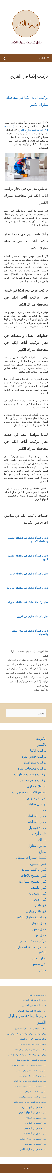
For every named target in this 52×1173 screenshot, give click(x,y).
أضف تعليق (39, 690)
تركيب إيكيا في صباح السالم (21, 677)
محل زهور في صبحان (39, 1086)
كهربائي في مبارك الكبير (38, 1050)
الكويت (41, 651)
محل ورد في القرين (26, 1092)
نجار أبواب (38, 958)
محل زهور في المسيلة (39, 1081)
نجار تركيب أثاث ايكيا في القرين (32, 616)
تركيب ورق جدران (33, 780)
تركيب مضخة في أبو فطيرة (37, 995)
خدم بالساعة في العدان (34, 1000)
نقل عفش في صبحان (35, 1143)
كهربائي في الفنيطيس (26, 1034)
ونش (42, 970)
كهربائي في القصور (40, 1039)
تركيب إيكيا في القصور (29, 672)
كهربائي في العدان (40, 1034)
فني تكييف (38, 887)
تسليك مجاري (36, 786)
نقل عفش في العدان (36, 1117)
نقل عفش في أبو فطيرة (34, 1107)
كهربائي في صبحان (24, 1044)
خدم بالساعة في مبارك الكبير (27, 1019)
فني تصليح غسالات (32, 881)
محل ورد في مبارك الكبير (21, 1102)
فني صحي (39, 899)
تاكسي (41, 744)
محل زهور (39, 929)
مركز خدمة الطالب (32, 941)
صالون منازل (37, 846)
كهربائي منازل (36, 911)
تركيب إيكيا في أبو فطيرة (32, 660)
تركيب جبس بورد (34, 756)
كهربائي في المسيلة (26, 1039)
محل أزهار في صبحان (22, 1060)
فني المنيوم (38, 863)
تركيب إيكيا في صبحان (37, 681)
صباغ (42, 852)
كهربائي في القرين (12, 1034)
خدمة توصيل (37, 828)
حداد (43, 810)
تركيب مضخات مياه (32, 768)
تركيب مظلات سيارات (30, 774)
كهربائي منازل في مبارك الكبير (37, 1055)
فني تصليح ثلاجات (33, 875)
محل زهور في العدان (39, 1071)
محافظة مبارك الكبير (31, 917)
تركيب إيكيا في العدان (18, 664)
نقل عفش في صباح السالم (33, 1138)
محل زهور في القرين (39, 1076)
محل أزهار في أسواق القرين (17, 1055)
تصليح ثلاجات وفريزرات (29, 792)
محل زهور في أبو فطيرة (38, 1065)
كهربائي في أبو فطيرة (39, 1028)
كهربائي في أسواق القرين (23, 1028)
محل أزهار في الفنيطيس (38, 1060)
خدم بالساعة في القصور (34, 1005)
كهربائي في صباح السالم (38, 1044)
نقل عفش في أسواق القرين (32, 1112)
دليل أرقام (38, 834)
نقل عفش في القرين (35, 1122)
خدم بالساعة (37, 822)
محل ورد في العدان (40, 1092)
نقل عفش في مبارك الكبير (33, 1149)
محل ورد (40, 935)
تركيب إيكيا (31, 651)
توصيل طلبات (36, 804)
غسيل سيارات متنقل (31, 857)
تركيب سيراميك (34, 762)
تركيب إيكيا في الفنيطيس (35, 668)
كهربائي (40, 905)
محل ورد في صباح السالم (38, 1102)
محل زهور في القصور (24, 1076)
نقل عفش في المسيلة (35, 1133)
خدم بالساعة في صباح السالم (31, 1010)
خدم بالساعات (36, 816)
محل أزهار (38, 923)
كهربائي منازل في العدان (22, 1050)
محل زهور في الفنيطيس (24, 1071)
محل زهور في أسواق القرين (20, 1065)
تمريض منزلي (36, 798)
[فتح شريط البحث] (4, 59)
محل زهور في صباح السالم (22, 1081)
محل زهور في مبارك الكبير (23, 1086)
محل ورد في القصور (40, 1097)
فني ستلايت (37, 893)
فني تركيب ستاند (34, 869)
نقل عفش (39, 964)
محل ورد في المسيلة (25, 1097)
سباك (42, 840)
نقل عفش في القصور (35, 1128)
